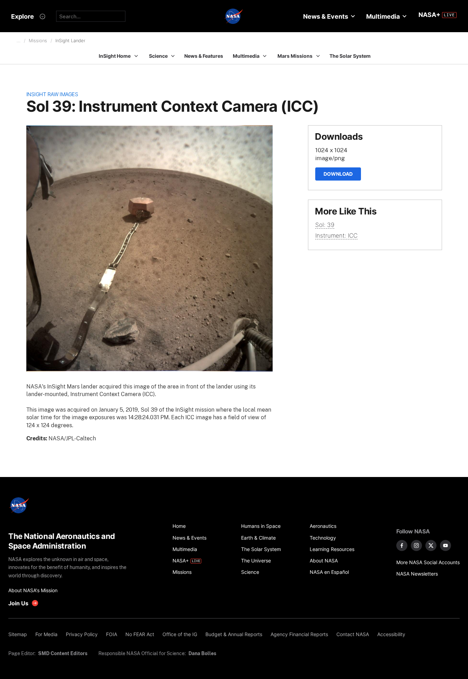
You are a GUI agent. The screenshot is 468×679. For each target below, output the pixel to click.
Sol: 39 (324, 224)
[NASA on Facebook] (401, 545)
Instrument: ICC (336, 235)
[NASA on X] (430, 545)
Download (338, 174)
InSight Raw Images (52, 94)
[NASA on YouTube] (445, 545)
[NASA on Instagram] (416, 545)
